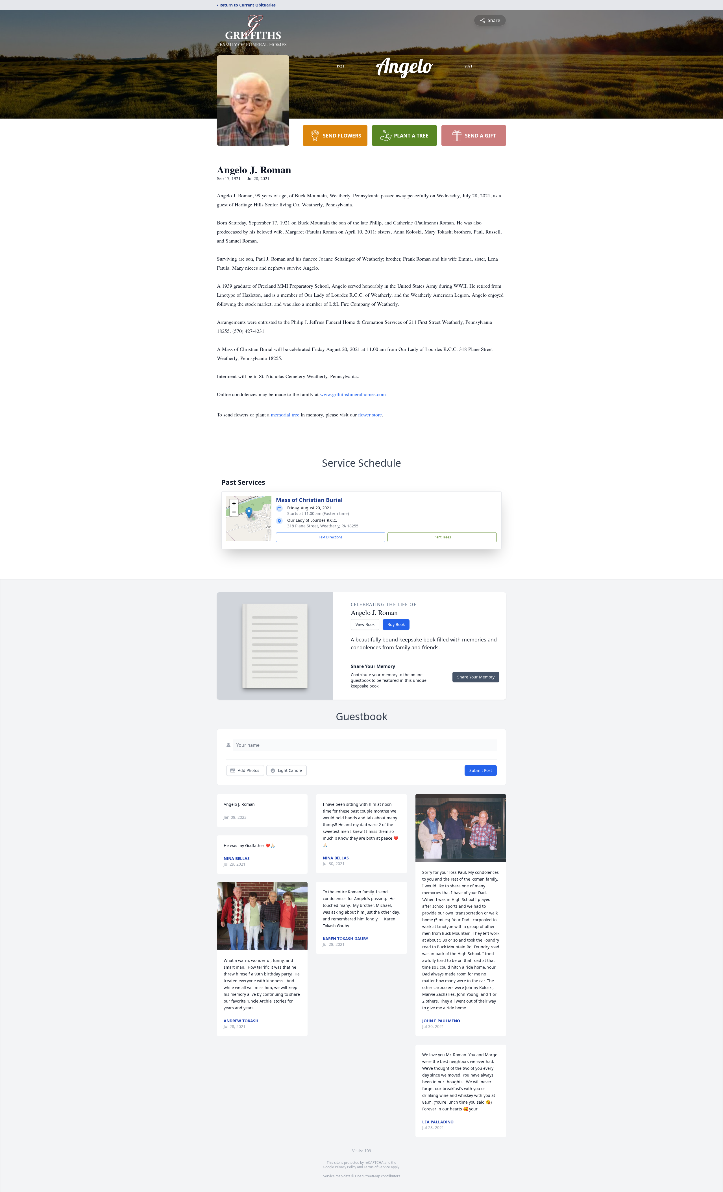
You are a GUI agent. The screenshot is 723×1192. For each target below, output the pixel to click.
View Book (365, 624)
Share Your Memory (476, 677)
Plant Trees (442, 537)
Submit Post (480, 770)
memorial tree (285, 414)
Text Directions (330, 537)
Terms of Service (377, 1167)
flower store (370, 414)
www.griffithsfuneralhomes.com (353, 394)
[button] (248, 513)
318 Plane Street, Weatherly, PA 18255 (322, 526)
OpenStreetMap (367, 1176)
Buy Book (396, 624)
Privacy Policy (345, 1167)
